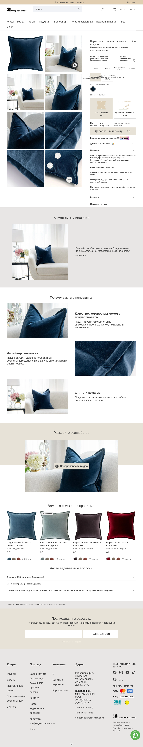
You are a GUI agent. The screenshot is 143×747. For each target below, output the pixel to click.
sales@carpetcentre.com (89, 717)
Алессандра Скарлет (116, 548)
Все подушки (21, 605)
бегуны (11, 679)
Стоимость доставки (99, 57)
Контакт (34, 697)
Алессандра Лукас (49, 548)
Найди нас (131, 2)
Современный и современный (16, 698)
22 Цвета (93, 559)
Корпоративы (60, 690)
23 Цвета (26, 559)
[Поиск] (79, 9)
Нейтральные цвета (15, 688)
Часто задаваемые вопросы (37, 708)
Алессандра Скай (15, 548)
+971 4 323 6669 (84, 707)
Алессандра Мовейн (83, 548)
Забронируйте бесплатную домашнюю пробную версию (38, 683)
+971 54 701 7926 (84, 712)
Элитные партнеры (58, 682)
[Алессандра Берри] (19, 559)
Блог (32, 729)
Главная (10, 605)
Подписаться (100, 634)
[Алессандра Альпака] (14, 559)
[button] (45, 20)
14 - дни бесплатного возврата (125, 59)
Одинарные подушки (37, 605)
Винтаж (11, 706)
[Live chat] (135, 735)
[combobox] (57, 9)
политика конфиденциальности (42, 721)
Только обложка (101, 114)
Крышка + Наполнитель (125, 114)
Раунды (11, 673)
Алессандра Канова (57, 605)
